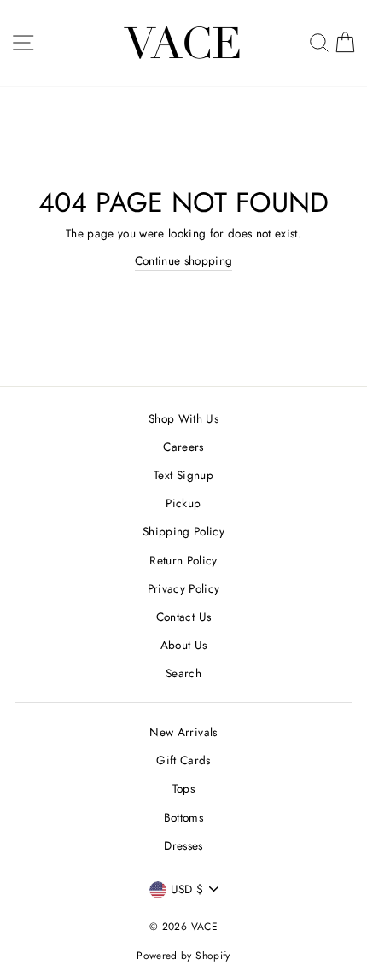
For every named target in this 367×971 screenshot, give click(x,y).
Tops (183, 788)
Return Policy (183, 560)
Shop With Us (183, 418)
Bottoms (183, 817)
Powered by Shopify (183, 955)
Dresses (183, 845)
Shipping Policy (183, 531)
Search (183, 672)
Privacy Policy (184, 588)
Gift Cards (183, 760)
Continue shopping (184, 260)
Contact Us (183, 616)
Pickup (183, 503)
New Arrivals (183, 731)
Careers (183, 446)
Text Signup (183, 474)
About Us (183, 644)
